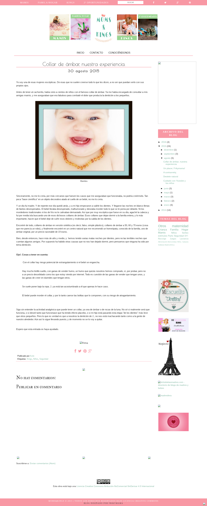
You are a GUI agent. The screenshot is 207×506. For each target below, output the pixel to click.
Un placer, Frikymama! (174, 168)
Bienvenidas (172, 242)
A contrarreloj (169, 172)
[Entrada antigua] (149, 458)
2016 (164, 142)
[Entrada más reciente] (18, 458)
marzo (167, 196)
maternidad (180, 226)
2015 (164, 146)
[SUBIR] (204, 504)
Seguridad (43, 359)
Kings (29, 359)
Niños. (179, 242)
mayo (167, 192)
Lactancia (184, 239)
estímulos (162, 236)
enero (167, 205)
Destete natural (170, 176)
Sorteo (185, 233)
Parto (170, 236)
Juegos (173, 239)
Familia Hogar (179, 229)
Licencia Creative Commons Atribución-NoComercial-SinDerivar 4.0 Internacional (115, 486)
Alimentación (162, 242)
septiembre (169, 154)
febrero (168, 201)
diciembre (169, 150)
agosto (167, 158)
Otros (162, 226)
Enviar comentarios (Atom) (42, 463)
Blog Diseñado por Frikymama (103, 503)
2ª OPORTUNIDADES (96, 3)
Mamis (162, 232)
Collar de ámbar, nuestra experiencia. (175, 162)
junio (166, 188)
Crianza (162, 229)
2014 (164, 210)
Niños (35, 359)
